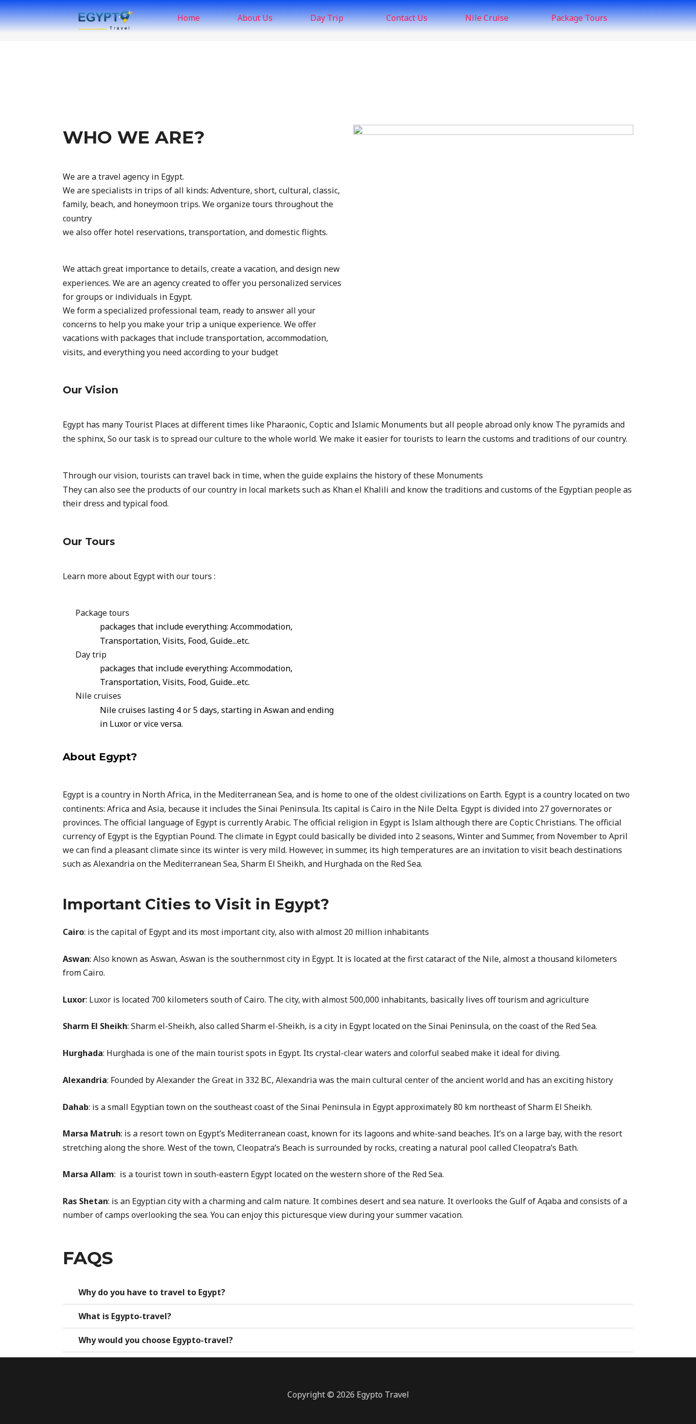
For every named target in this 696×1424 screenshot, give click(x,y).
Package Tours (579, 17)
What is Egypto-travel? (124, 1316)
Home (188, 17)
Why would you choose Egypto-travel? (155, 1340)
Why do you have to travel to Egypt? (151, 1292)
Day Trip (326, 17)
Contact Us (406, 17)
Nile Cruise (486, 17)
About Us (255, 17)
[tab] (348, 1292)
